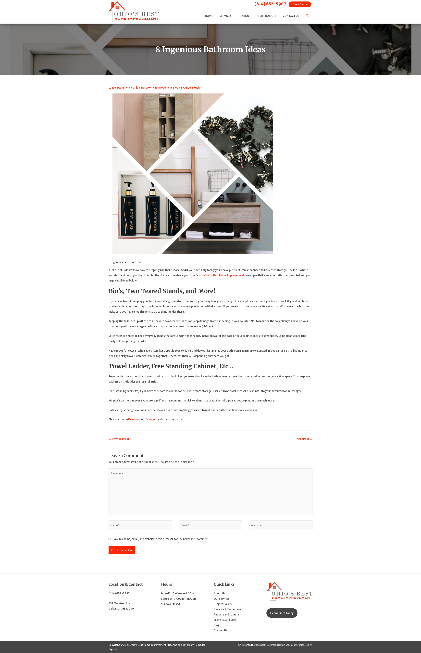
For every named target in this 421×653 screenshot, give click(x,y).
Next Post (304, 438)
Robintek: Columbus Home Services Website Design (283, 644)
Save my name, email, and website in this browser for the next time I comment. (161, 539)
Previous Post (119, 438)
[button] (307, 16)
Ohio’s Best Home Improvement (224, 275)
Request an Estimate (226, 614)
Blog (217, 625)
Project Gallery (223, 604)
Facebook (134, 419)
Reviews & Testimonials (228, 609)
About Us (219, 593)
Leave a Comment (119, 87)
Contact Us (220, 630)
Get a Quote (300, 4)
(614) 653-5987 (270, 4)
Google (150, 419)
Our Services (221, 598)
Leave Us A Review (225, 619)
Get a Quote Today (282, 613)
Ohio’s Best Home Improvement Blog (155, 87)
